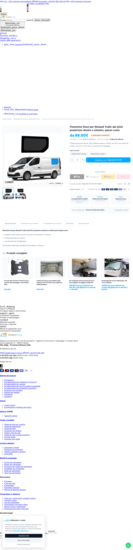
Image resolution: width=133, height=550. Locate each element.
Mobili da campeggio (8, 458)
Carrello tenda (9, 437)
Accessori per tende (12, 439)
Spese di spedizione (89, 139)
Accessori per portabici (13, 390)
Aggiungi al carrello (108, 160)
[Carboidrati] (10, 183)
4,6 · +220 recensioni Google (13, 1)
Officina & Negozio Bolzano (15, 490)
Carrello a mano (10, 500)
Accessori (8, 397)
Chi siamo (31, 3)
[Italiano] (13, 8)
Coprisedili (8, 454)
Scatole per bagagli (12, 392)
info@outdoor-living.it (11, 353)
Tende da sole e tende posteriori (17, 435)
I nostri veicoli (9, 405)
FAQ (47, 3)
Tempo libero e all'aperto (10, 494)
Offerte (3, 411)
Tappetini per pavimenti (13, 450)
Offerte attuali (21, 110)
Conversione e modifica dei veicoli (17, 407)
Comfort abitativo (7, 443)
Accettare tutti (24, 536)
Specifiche (70, 223)
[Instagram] (13, 5)
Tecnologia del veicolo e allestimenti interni (26, 119)
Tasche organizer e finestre (15, 452)
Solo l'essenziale (24, 540)
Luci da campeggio (11, 502)
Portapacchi (9, 380)
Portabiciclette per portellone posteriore (20, 388)
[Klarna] (123, 176)
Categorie (25, 44)
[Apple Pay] (77, 176)
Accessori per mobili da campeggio (18, 467)
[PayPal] (108, 176)
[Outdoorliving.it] (66, 17)
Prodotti (3, 20)
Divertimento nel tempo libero (16, 504)
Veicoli (2, 401)
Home (29, 1)
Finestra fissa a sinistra (79, 154)
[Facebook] (13, 3)
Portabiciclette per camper (14, 384)
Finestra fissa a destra (98, 154)
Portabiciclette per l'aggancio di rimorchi (20, 382)
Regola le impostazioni (23, 544)
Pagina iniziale (6, 119)
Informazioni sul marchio (29, 223)
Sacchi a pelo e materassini (15, 507)
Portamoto (8, 394)
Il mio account (9, 483)
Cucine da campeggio (12, 462)
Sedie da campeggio (12, 471)
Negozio (7, 107)
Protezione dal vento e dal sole (16, 509)
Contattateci (40, 3)
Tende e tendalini (7, 420)
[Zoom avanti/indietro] (1, 535)
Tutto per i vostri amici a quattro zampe (20, 498)
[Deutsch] (13, 11)
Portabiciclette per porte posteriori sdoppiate (22, 386)
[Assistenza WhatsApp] (128, 545)
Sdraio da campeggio (12, 464)
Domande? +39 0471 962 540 (47, 1)
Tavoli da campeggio (12, 473)
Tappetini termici (10, 416)
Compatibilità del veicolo (52, 223)
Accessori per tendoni (12, 431)
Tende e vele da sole (12, 433)
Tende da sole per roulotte (14, 424)
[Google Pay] (92, 176)
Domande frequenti (11, 488)
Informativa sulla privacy (21, 531)
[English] (13, 10)
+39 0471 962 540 (33, 353)
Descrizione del (10, 223)
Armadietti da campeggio (14, 469)
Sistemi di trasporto (8, 376)
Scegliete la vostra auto (21, 114)
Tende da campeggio (12, 426)
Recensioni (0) (84, 223)
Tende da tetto (10, 429)
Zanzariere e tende (11, 447)
